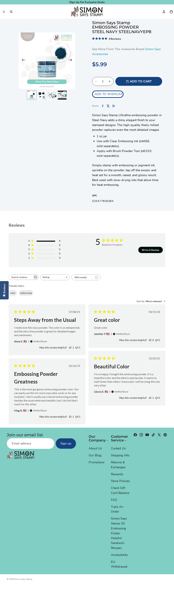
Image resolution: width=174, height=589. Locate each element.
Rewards (117, 474)
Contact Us (118, 448)
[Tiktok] (153, 435)
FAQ (114, 500)
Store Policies (120, 481)
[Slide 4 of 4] (62, 95)
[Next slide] (71, 60)
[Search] (11, 11)
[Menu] (4, 12)
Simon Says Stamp (23, 579)
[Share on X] (108, 106)
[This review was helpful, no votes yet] (150, 340)
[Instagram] (141, 435)
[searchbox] (20, 277)
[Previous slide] (22, 60)
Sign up (65, 443)
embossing (26, 292)
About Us (95, 448)
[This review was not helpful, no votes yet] (76, 347)
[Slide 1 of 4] (31, 95)
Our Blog (95, 455)
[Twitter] (159, 435)
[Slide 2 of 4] (41, 95)
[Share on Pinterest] (113, 106)
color (12, 292)
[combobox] (55, 277)
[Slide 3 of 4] (52, 95)
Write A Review (150, 249)
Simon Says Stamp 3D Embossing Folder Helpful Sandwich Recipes (119, 533)
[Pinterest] (165, 435)
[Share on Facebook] (103, 106)
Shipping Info (120, 455)
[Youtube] (147, 435)
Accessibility (119, 555)
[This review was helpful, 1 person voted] (70, 347)
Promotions (97, 462)
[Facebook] (135, 435)
